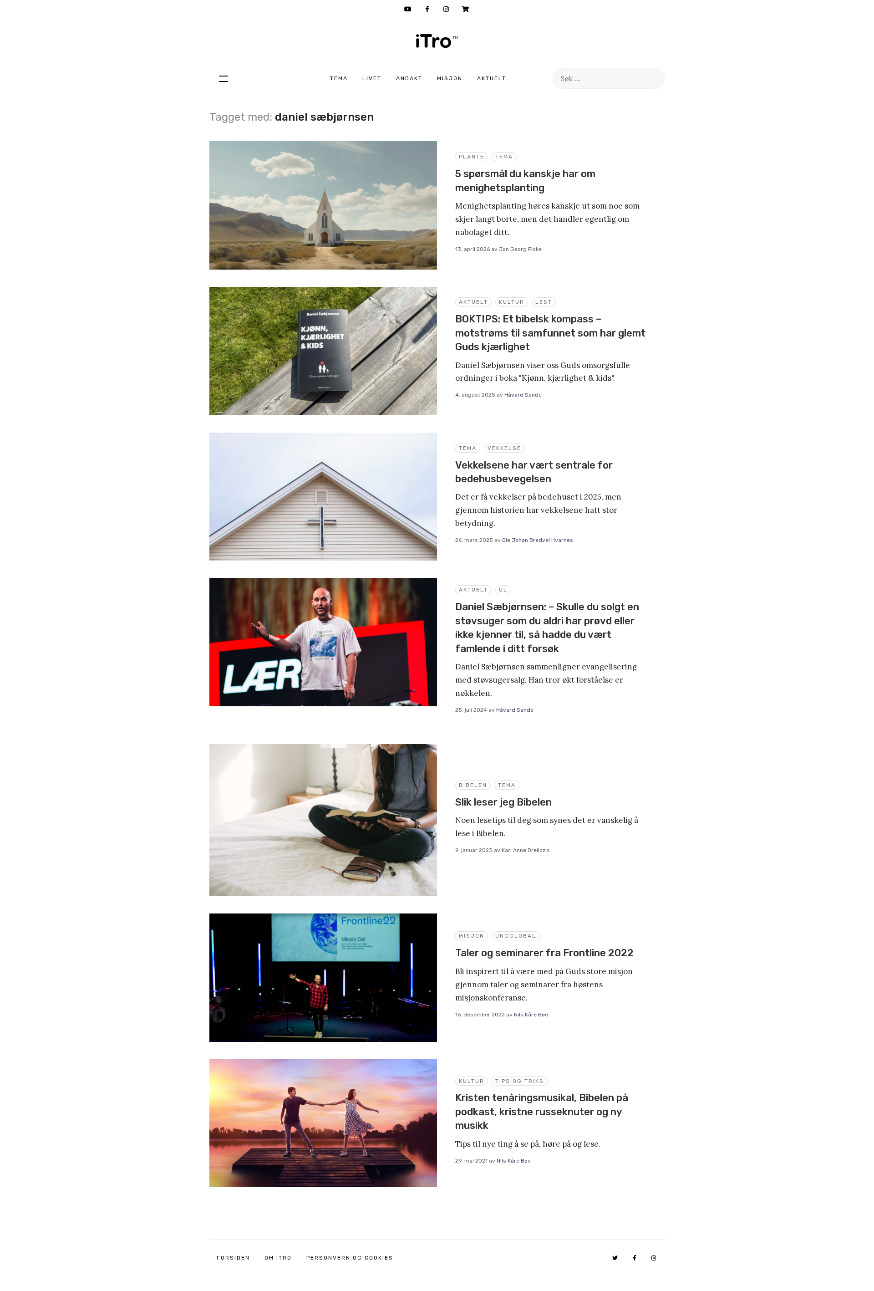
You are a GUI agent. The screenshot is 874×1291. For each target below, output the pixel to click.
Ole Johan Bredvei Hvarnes (537, 540)
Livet (371, 78)
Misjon (449, 78)
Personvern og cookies (349, 1258)
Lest (543, 302)
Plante (471, 156)
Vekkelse (504, 448)
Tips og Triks (519, 1081)
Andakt (409, 78)
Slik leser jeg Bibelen (503, 802)
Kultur (511, 302)
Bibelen (473, 785)
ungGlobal (515, 936)
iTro (437, 41)
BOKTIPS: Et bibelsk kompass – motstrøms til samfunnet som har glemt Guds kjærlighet (550, 333)
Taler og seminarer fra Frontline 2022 (544, 953)
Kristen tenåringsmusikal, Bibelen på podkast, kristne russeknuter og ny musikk (541, 1112)
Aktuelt (491, 78)
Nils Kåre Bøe (531, 1014)
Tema (339, 78)
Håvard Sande (523, 395)
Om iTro (278, 1258)
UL (503, 590)
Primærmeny (223, 78)
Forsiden (233, 1258)
